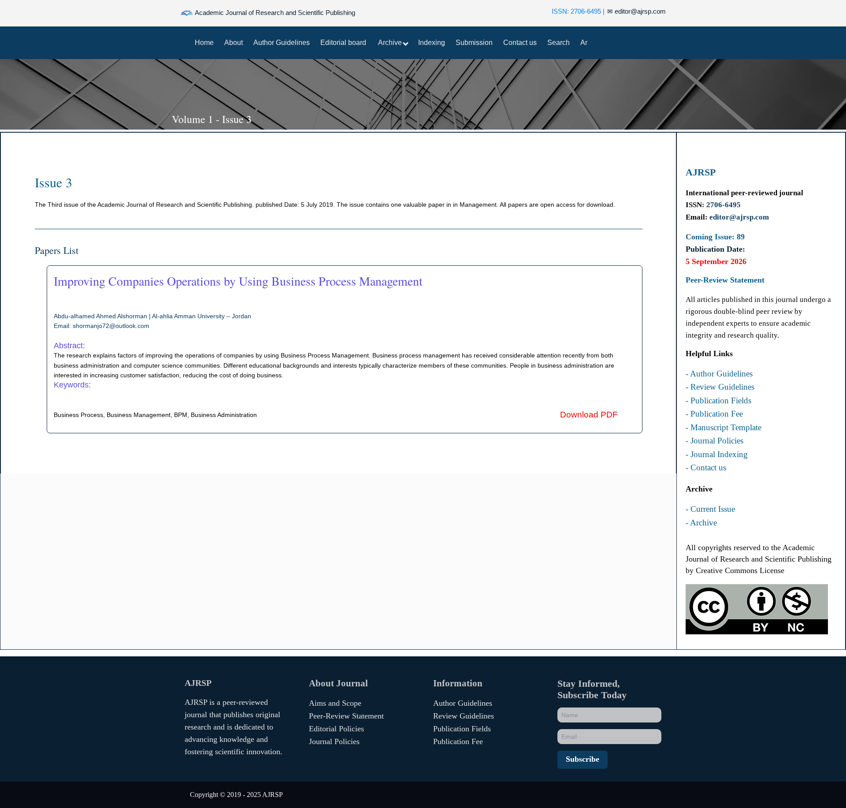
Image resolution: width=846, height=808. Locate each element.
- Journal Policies (714, 440)
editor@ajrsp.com (636, 11)
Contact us (520, 42)
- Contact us (706, 467)
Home (204, 42)
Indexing (431, 42)
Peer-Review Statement (346, 715)
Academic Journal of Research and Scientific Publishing (274, 12)
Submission (474, 42)
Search (558, 42)
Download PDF (589, 414)
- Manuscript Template (723, 427)
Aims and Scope (335, 703)
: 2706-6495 (721, 205)
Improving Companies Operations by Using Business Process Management (238, 280)
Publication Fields (462, 728)
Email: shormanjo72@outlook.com (101, 325)
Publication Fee (458, 741)
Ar (583, 42)
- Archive (701, 522)
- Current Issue (710, 509)
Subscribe (582, 759)
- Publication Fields (718, 400)
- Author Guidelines (719, 373)
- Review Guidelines (720, 387)
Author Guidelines (281, 42)
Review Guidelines (463, 715)
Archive (391, 42)
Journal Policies (334, 741)
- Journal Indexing (717, 454)
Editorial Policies (336, 728)
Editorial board (343, 42)
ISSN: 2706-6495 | (578, 11)
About (233, 42)
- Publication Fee (714, 414)
